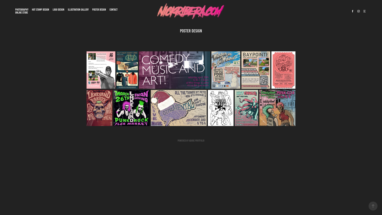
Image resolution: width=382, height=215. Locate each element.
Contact (114, 9)
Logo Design (58, 9)
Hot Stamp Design (40, 9)
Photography (21, 9)
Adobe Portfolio (196, 140)
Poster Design (99, 9)
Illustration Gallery (78, 9)
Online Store (21, 12)
